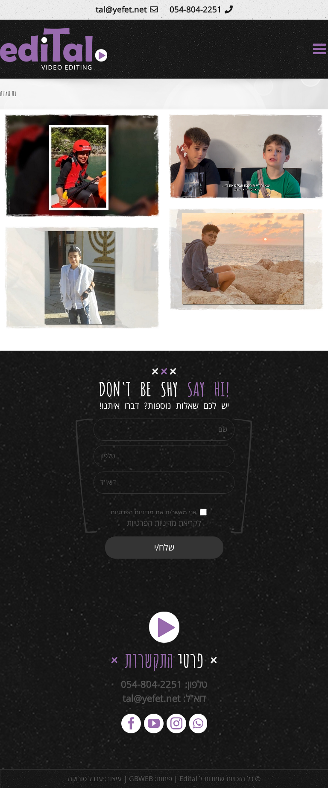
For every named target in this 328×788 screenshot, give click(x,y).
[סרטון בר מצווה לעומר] (246, 259)
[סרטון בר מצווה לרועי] (82, 165)
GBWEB (141, 778)
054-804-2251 (151, 683)
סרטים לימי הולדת (211, 163)
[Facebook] (131, 723)
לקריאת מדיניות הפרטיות (164, 523)
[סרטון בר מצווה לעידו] (82, 277)
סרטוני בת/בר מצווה (277, 163)
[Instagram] (176, 723)
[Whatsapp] (198, 723)
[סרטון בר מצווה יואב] (246, 156)
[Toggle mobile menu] (320, 48)
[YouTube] (154, 723)
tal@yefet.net (152, 697)
